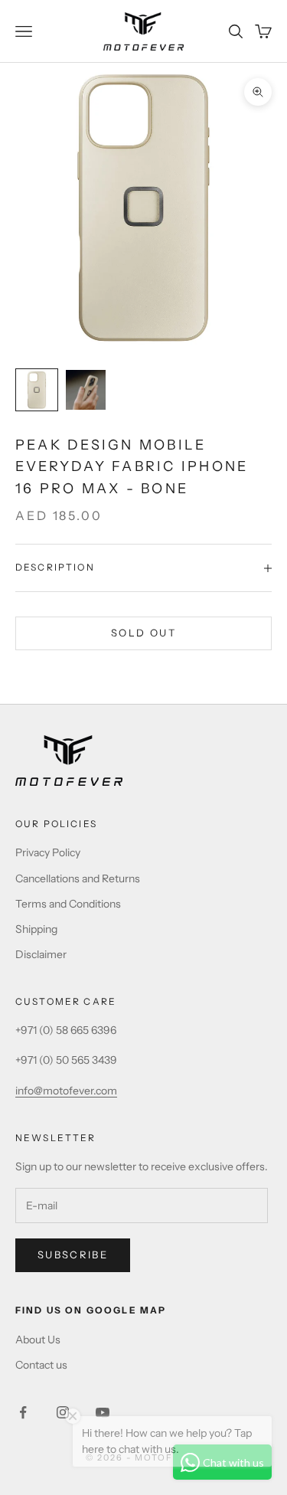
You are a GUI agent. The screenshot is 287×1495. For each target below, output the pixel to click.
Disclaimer (41, 954)
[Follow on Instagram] (62, 1412)
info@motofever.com (66, 1091)
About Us (37, 1339)
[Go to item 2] (85, 389)
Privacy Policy (47, 852)
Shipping (36, 929)
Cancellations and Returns (77, 878)
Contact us (41, 1365)
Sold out (143, 632)
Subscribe (73, 1254)
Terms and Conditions (68, 904)
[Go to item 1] (36, 389)
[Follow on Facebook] (23, 1412)
